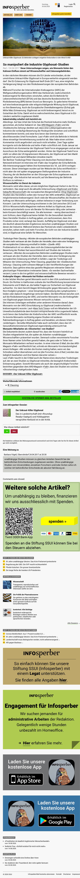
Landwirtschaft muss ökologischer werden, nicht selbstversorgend (32, 639)
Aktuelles (8, 15)
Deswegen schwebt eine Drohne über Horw (22, 858)
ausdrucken (40, 391)
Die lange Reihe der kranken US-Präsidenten (23, 570)
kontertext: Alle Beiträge (22, 609)
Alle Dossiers (73, 623)
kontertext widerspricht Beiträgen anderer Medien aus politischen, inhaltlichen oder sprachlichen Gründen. (25, 615)
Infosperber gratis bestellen (61, 14)
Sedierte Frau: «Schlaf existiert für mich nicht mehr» (25, 846)
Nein (14, 431)
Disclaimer (67, 874)
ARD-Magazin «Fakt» (51, 124)
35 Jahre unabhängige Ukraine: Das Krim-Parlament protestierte (31, 561)
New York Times (41, 308)
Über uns (18, 15)
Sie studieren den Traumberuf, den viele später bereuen (26, 863)
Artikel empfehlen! (13, 391)
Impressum (76, 874)
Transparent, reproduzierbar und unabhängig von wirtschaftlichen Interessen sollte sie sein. (26, 586)
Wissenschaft (18, 581)
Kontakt (59, 874)
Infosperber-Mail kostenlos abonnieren (41, 874)
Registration (68, 6)
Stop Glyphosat (69, 191)
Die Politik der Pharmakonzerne (25, 594)
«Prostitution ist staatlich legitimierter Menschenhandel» (27, 841)
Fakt (46, 366)
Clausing (14, 385)
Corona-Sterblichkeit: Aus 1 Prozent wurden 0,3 (24, 634)
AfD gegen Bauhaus (13, 642)
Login (71, 4)
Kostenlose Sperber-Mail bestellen (41, 398)
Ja (7, 431)
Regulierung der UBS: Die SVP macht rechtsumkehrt (26, 564)
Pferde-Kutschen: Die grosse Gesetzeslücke (23, 567)
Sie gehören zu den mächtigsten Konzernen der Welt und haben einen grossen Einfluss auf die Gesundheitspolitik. (25, 600)
